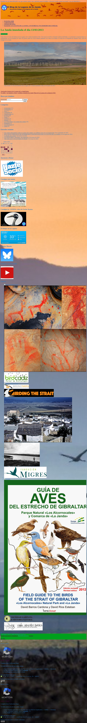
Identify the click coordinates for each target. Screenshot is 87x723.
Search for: (4, 99)
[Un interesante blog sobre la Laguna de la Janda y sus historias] (22, 466)
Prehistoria (7, 123)
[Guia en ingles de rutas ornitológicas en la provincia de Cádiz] (11, 383)
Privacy (3, 660)
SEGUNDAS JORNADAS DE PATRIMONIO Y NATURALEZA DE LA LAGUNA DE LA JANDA (32, 134)
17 (11, 149)
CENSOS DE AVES (9, 24)
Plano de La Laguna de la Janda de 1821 (45, 93)
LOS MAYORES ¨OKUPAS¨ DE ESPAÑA (16, 137)
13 (5, 149)
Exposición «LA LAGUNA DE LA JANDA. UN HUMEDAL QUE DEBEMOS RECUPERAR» (31, 25)
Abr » (3, 154)
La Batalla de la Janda (10, 136)
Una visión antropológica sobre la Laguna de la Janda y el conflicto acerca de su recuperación (29, 132)
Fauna (5, 117)
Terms (7, 660)
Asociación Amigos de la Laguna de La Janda (13, 91)
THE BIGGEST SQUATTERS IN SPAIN (15, 139)
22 (8, 151)
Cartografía (7, 112)
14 (6, 149)
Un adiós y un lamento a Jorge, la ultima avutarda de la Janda (17, 93)
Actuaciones (7, 108)
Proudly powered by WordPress (9, 636)
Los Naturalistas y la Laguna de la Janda (15, 121)
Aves (5, 111)
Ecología (6, 115)
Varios (27, 91)
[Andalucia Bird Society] (11, 284)
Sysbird (31, 636)
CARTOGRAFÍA (9, 22)
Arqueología (7, 109)
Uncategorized (8, 124)
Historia (6, 120)
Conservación (7, 114)
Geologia (6, 118)
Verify (2, 680)
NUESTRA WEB (9, 21)
